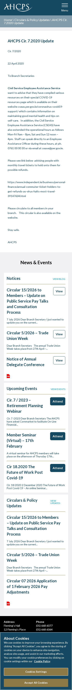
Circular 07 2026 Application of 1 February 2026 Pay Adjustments (32, 586)
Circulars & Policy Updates (32, 20)
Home (8, 20)
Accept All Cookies (36, 682)
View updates (55, 502)
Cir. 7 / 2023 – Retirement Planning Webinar (25, 405)
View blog (59, 279)
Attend (58, 401)
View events (58, 389)
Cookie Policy (42, 661)
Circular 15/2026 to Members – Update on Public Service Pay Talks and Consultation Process (27, 301)
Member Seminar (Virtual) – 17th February (21, 440)
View (59, 291)
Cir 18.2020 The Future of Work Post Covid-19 (25, 472)
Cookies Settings (36, 671)
